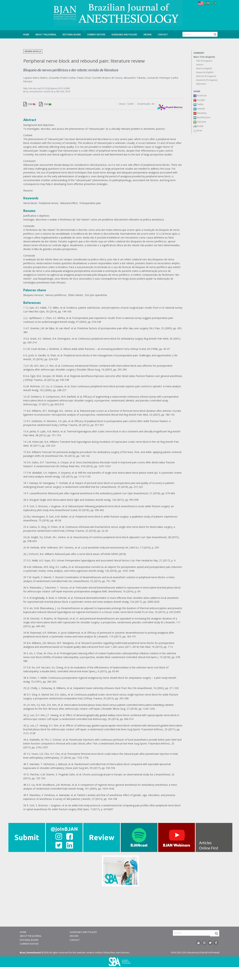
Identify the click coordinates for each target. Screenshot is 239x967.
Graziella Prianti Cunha (62, 77)
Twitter (200, 104)
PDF (30, 104)
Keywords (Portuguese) (206, 79)
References (201, 83)
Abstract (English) (204, 68)
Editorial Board (72, 34)
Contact (163, 34)
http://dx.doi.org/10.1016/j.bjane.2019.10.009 (46, 88)
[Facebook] (215, 942)
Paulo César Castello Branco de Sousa (99, 77)
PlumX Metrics (174, 106)
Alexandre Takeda (134, 77)
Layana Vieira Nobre (35, 77)
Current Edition (96, 34)
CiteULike (201, 121)
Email (199, 130)
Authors (199, 64)
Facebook (201, 95)
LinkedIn (200, 108)
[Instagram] (204, 942)
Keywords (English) (204, 72)
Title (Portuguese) (204, 60)
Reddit (199, 126)
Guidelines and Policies (124, 34)
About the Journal (45, 34)
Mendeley (201, 113)
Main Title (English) (204, 56)
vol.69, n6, (48, 91)
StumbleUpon (203, 117)
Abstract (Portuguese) (206, 76)
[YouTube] (198, 942)
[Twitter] (210, 942)
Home (26, 34)
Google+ (200, 99)
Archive (147, 34)
